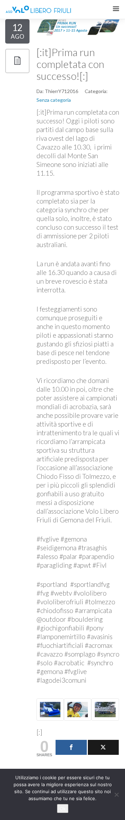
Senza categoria (53, 100)
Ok (63, 808)
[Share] (71, 747)
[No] (116, 794)
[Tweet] (103, 747)
